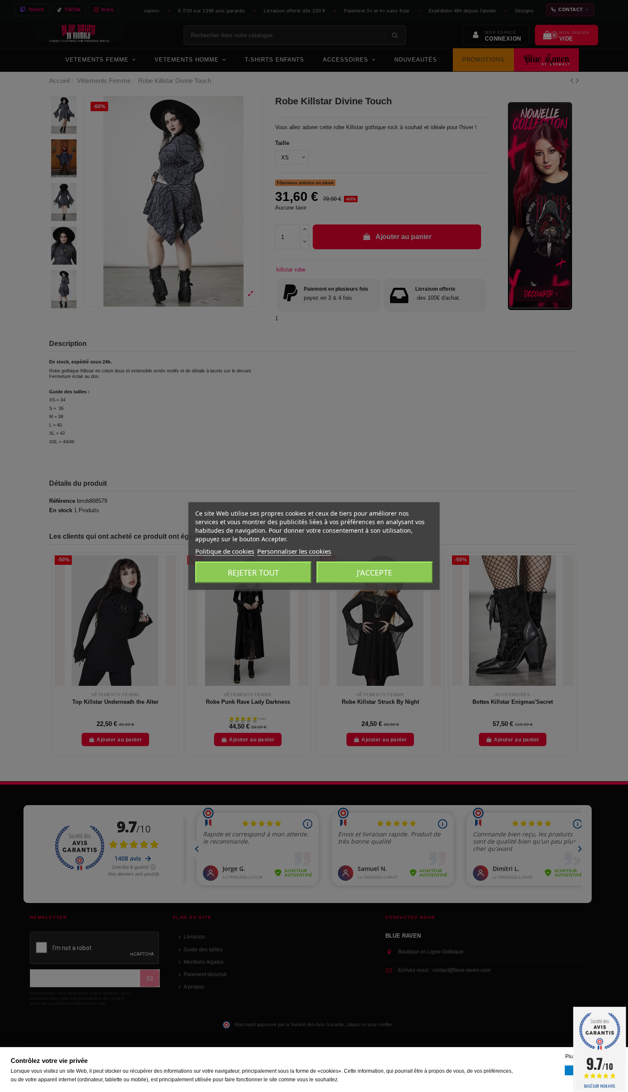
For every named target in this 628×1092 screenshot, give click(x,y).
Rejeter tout (253, 572)
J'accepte (374, 572)
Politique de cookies (224, 551)
